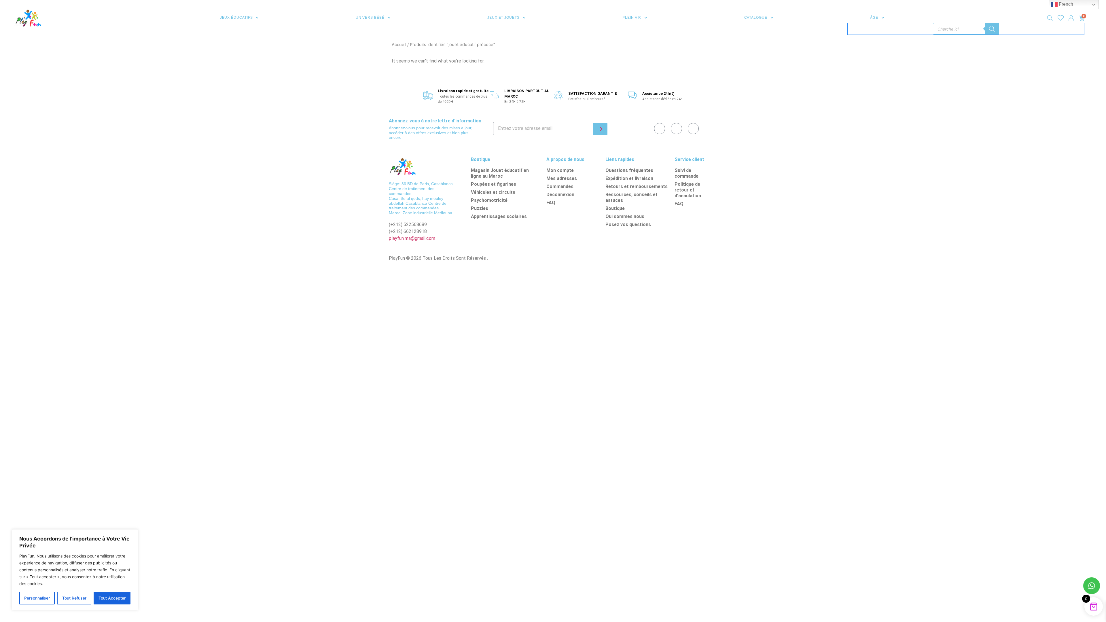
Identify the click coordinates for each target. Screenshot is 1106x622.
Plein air (631, 18)
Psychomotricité (489, 200)
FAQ (550, 202)
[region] (75, 569)
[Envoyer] (600, 129)
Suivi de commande (686, 173)
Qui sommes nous (624, 216)
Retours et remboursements (636, 186)
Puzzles (479, 208)
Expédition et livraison (629, 178)
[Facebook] (659, 128)
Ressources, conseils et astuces (631, 197)
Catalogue (755, 18)
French (1065, 4)
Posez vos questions (628, 224)
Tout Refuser (74, 598)
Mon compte (560, 170)
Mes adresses (561, 178)
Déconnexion (560, 194)
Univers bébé (370, 18)
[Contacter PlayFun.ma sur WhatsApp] (1091, 586)
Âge (874, 18)
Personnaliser (37, 598)
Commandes (559, 186)
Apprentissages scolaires (499, 216)
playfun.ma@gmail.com (412, 238)
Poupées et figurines (493, 184)
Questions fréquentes (629, 170)
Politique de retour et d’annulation (688, 189)
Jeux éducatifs (236, 18)
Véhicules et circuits (493, 192)
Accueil (399, 44)
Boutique (615, 208)
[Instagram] (693, 128)
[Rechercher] (992, 29)
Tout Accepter (112, 598)
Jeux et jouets (503, 18)
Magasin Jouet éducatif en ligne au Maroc (500, 173)
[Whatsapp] (676, 128)
